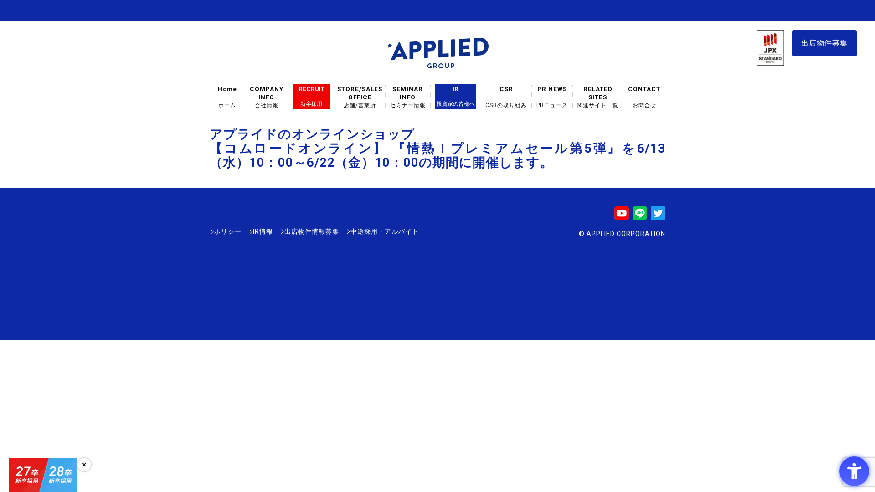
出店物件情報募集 (311, 231)
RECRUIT (311, 96)
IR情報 (263, 231)
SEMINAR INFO (408, 96)
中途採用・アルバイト (384, 231)
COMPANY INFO (266, 96)
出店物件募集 (824, 43)
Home (227, 96)
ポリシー (228, 231)
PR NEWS (552, 96)
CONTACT (644, 96)
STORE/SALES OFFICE (360, 96)
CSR (506, 96)
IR (456, 96)
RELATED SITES (597, 96)
